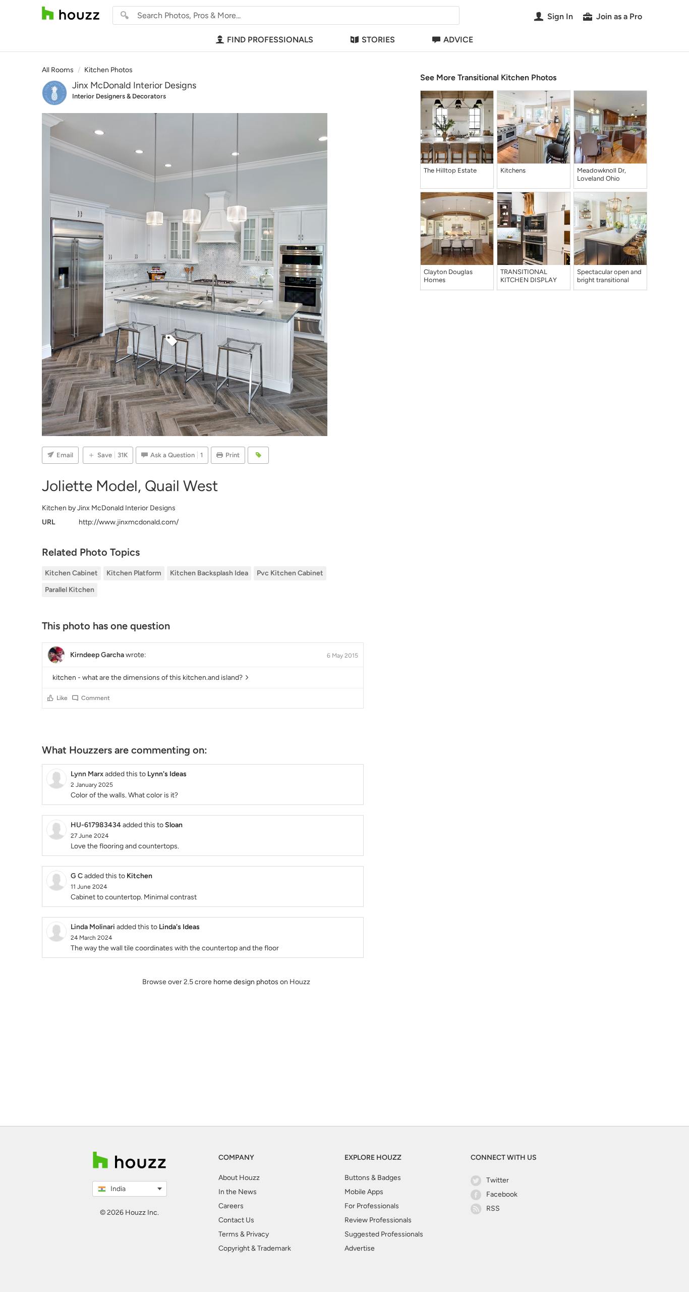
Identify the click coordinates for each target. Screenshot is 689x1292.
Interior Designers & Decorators (119, 96)
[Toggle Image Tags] (258, 455)
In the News (237, 1192)
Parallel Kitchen (69, 589)
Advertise (359, 1248)
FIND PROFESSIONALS (270, 39)
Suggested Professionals (383, 1234)
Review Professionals (378, 1220)
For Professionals (371, 1206)
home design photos (245, 982)
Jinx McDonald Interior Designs (134, 85)
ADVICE (458, 39)
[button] (50, 698)
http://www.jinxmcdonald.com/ (129, 522)
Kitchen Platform (133, 573)
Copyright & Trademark (254, 1248)
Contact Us (236, 1220)
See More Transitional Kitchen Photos (488, 77)
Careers (231, 1206)
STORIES (378, 39)
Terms (228, 1234)
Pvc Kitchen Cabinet (290, 573)
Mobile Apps (363, 1192)
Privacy (257, 1234)
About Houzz (239, 1177)
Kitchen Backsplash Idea (209, 573)
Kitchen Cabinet (71, 573)
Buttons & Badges (372, 1177)
